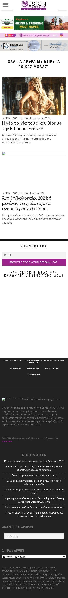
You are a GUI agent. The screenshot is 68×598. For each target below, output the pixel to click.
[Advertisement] (34, 318)
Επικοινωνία (34, 374)
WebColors (7, 441)
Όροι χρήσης (51, 368)
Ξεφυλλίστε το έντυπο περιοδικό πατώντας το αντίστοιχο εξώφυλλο (34, 361)
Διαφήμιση (15, 368)
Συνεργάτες (33, 368)
